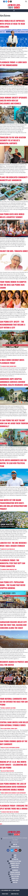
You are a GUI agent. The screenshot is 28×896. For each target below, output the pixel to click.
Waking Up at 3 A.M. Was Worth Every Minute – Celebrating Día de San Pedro (13, 764)
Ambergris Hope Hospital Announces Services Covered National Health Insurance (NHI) (14, 381)
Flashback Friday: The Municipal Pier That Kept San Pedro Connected (12, 563)
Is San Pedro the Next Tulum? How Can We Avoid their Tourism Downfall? (14, 423)
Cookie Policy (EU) (14, 893)
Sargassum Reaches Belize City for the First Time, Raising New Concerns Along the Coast (13, 624)
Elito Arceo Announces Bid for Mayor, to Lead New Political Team (13, 463)
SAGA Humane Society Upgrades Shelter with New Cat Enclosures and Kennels (13, 100)
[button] (26, 1)
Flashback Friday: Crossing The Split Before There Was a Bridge (14, 807)
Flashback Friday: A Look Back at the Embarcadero (13, 64)
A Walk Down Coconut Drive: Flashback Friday (12, 361)
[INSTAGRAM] (11, 1)
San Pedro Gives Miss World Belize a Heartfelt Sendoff (12, 216)
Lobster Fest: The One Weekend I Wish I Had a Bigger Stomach (13, 544)
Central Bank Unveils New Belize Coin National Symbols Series (14, 724)
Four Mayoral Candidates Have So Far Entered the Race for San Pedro (14, 701)
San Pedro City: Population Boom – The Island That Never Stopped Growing (12, 585)
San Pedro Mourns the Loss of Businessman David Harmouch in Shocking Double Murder (13, 786)
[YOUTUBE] (9, 1)
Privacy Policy (5, 893)
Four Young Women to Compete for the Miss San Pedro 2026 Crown (13, 284)
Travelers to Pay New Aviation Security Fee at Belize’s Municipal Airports (13, 140)
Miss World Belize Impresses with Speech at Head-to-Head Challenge (12, 23)
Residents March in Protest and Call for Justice (14, 663)
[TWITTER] (6, 1)
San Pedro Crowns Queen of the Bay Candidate (13, 743)
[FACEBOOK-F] (4, 1)
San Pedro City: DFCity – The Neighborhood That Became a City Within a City (12, 324)
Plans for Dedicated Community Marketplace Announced (14, 179)
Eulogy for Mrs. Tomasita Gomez (14, 251)
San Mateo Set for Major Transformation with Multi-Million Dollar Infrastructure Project (13, 504)
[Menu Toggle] (14, 10)
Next (1, 824)
